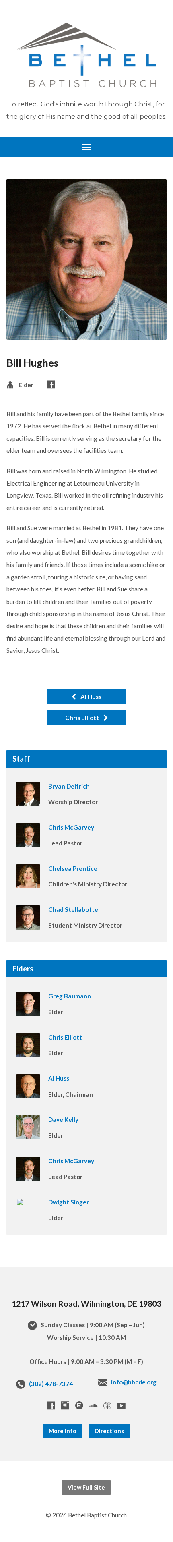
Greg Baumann (69, 996)
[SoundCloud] (93, 1405)
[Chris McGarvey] (28, 841)
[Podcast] (107, 1405)
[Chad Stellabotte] (28, 924)
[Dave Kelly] (28, 1134)
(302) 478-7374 (51, 1383)
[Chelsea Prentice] (28, 882)
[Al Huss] (28, 1092)
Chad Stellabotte (73, 909)
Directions (109, 1431)
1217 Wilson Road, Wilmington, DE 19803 (86, 1303)
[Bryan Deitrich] (28, 800)
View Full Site (86, 1487)
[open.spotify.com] (79, 1405)
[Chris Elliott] (28, 1051)
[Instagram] (65, 1405)
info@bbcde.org (134, 1382)
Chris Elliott (82, 717)
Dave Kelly (63, 1119)
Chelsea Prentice (72, 868)
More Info (62, 1431)
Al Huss (90, 696)
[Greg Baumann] (28, 1010)
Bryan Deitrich (69, 786)
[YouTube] (121, 1405)
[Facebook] (51, 384)
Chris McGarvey (71, 827)
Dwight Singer (68, 1202)
